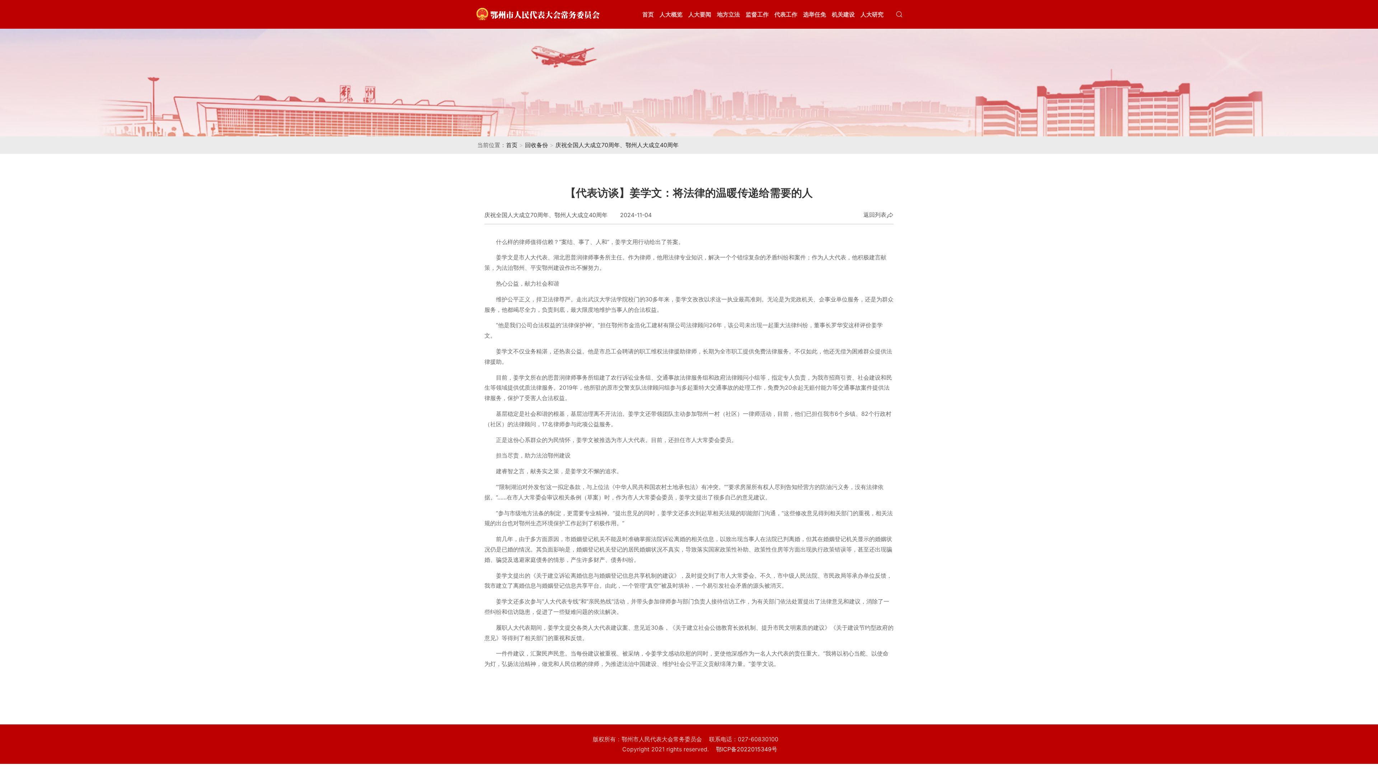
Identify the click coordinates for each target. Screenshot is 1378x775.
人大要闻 (699, 14)
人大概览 (671, 14)
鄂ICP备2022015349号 (746, 749)
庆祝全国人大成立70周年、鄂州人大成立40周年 (617, 145)
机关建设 (843, 14)
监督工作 (757, 14)
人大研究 (872, 14)
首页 (648, 14)
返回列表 (874, 215)
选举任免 (814, 14)
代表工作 (785, 14)
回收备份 (536, 145)
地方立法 (728, 14)
